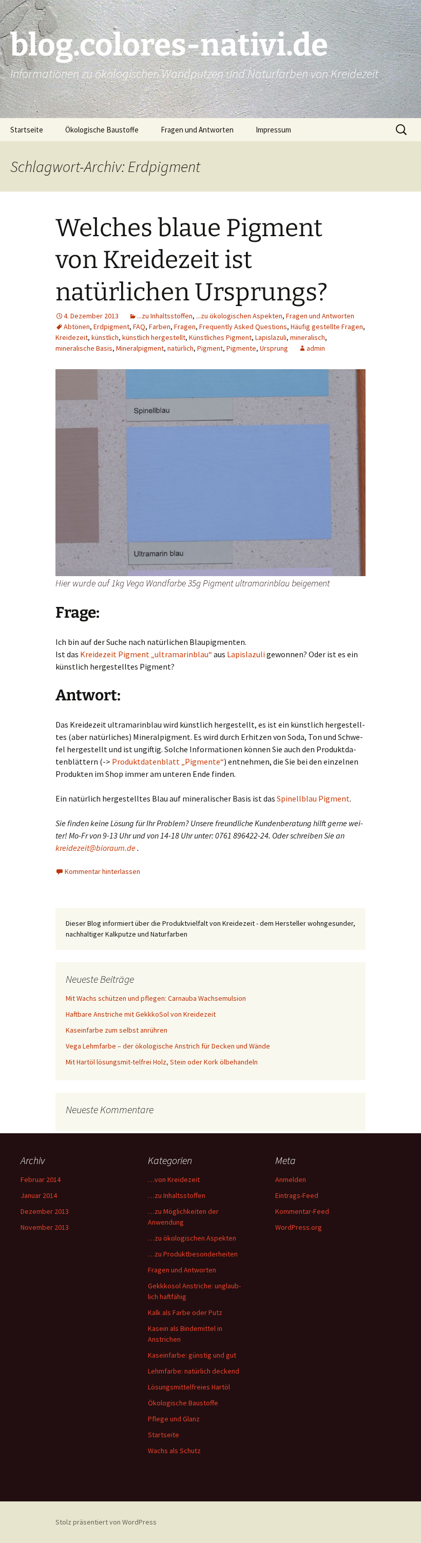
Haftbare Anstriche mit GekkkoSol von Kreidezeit (141, 1014)
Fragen (185, 326)
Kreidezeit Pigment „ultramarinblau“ (146, 654)
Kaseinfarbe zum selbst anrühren (116, 1030)
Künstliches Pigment (220, 337)
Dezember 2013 (45, 1211)
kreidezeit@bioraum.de (96, 848)
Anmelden (290, 1179)
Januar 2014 (39, 1195)
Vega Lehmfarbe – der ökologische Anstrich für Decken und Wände (168, 1046)
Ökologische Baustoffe (102, 130)
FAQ (139, 326)
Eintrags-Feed (296, 1195)
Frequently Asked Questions (243, 326)
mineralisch (307, 337)
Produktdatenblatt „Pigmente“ (168, 761)
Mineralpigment (140, 348)
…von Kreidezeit (174, 1179)
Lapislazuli (270, 337)
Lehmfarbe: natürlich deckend (193, 1371)
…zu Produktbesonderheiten (193, 1254)
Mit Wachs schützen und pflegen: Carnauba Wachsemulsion (156, 998)
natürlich (180, 348)
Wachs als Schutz (174, 1450)
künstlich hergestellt (153, 337)
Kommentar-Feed (302, 1211)
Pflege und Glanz (174, 1418)
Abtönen (77, 326)
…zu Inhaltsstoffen (176, 1195)
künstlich (105, 337)
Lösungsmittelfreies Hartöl (189, 1387)
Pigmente (241, 348)
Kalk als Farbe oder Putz (185, 1312)
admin (316, 348)
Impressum (273, 130)
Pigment (210, 348)
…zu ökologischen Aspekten (192, 1238)
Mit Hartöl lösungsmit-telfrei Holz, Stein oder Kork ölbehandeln (162, 1061)
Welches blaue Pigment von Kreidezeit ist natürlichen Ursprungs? (191, 260)
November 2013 (45, 1227)
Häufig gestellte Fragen (327, 326)
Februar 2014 (41, 1179)
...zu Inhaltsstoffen (165, 315)
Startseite (26, 130)
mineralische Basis (83, 348)
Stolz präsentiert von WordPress (106, 1522)
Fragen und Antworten (197, 130)
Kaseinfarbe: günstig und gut (192, 1355)
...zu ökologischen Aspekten (239, 315)
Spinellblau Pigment (313, 798)
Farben (159, 326)
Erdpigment (111, 326)
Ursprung (274, 348)
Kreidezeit (71, 337)
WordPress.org (298, 1227)
